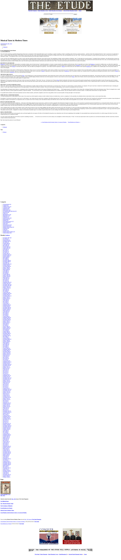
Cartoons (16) (6, 205)
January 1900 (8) (6, 267)
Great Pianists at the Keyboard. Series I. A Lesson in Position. (13, 521)
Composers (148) (6, 207)
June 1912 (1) (6, 385)
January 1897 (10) (6, 248)
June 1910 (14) (6, 358)
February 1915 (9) (6, 406)
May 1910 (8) (6, 357)
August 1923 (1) (6, 449)
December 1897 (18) (7, 254)
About (80, 10)
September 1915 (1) (7, 410)
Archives (7, 235)
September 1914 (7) (7, 402)
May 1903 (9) (6, 301)
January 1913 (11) (6, 391)
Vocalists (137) (6, 230)
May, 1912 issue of (32, 519)
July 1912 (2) (5, 386)
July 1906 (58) (6, 330)
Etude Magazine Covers (43, 10)
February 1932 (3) (6, 470)
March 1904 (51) (6, 310)
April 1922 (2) (6, 442)
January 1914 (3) (6, 398)
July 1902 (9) (5, 291)
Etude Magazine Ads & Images (55, 10)
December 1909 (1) (7, 351)
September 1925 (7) (7, 462)
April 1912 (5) (6, 383)
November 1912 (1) (7, 390)
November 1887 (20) (7, 237)
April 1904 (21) (6, 311)
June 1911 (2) (5, 372)
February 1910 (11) (7, 353)
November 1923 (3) (7, 451)
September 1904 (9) (7, 317)
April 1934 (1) (6, 472)
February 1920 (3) (6, 429)
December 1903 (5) (7, 308)
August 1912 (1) (6, 388)
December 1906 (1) (7, 333)
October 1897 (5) (6, 253)
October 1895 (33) (6, 246)
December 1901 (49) (7, 285)
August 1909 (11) (6, 348)
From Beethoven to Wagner (6, 523)
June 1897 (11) (6, 251)
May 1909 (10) (6, 344)
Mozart (13, 66)
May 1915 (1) (6, 409)
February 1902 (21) (7, 287)
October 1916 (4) (6, 417)
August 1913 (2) (6, 394)
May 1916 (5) (6, 414)
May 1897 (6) (6, 250)
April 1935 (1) (6, 473)
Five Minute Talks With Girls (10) (10, 211)
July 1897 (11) (6, 252)
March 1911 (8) (6, 368)
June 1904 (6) (6, 314)
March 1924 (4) (6, 455)
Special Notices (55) (7, 225)
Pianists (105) (5, 220)
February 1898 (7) (6, 255)
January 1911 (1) (6, 366)
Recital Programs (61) (7, 224)
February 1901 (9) (6, 276)
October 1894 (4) (6, 243)
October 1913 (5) (6, 396)
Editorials (5, 47)
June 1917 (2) (6, 421)
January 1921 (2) (6, 437)
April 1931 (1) (6, 469)
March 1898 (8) (6, 257)
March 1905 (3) (6, 323)
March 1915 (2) (6, 407)
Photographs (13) (6, 219)
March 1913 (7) (6, 393)
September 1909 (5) (7, 349)
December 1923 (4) (7, 453)
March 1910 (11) (6, 355)
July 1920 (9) (5, 432)
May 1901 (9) (6, 279)
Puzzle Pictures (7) (6, 222)
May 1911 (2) (5, 371)
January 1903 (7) (6, 296)
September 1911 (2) (7, 375)
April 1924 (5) (6, 456)
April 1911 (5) (6, 369)
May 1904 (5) (6, 312)
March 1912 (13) (6, 382)
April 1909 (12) (6, 343)
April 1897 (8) (6, 249)
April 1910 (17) (6, 356)
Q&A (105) (5, 223)
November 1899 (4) (7, 266)
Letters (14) (5, 213)
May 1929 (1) (6, 466)
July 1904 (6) (5, 315)
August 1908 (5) (6, 338)
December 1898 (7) (7, 261)
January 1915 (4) (6, 405)
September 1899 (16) (7, 263)
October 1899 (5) (6, 265)
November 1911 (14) (7, 377)
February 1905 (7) (6, 322)
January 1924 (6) (6, 454)
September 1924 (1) (7, 458)
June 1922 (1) (6, 445)
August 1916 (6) (6, 415)
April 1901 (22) (6, 278)
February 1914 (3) (6, 399)
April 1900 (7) (6, 270)
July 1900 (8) (5, 273)
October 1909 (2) (6, 350)
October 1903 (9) (6, 306)
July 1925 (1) (5, 459)
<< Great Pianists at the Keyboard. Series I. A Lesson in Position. (54, 122)
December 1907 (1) (7, 335)
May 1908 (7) (6, 336)
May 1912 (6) (6, 384)
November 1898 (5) (7, 260)
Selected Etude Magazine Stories (70, 10)
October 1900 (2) (6, 274)
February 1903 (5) (6, 298)
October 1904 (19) (6, 318)
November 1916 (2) (7, 418)
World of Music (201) (7, 232)
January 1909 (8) (6, 340)
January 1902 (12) (6, 286)
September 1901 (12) (7, 282)
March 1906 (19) (6, 328)
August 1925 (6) (6, 461)
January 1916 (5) (6, 413)
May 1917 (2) (6, 420)
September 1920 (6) (7, 434)
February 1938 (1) (6, 476)
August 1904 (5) (6, 316)
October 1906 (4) (6, 332)
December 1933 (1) (7, 471)
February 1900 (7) (6, 268)
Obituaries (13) (6, 216)
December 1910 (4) (7, 365)
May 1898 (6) (6, 258)
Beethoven (3, 64)
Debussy (4, 132)
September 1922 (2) (7, 446)
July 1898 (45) (6, 259)
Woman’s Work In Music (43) (9, 231)
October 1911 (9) (6, 376)
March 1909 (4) (6, 342)
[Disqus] (60, 152)
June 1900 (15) (6, 271)
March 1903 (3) (6, 299)
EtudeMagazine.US (63, 554)
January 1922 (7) (6, 441)
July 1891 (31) (6, 238)
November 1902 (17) (7, 295)
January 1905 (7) (6, 320)
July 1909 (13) (6, 347)
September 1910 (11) (7, 361)
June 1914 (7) (6, 401)
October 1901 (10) (6, 283)
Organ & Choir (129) (7, 218)
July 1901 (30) (6, 281)
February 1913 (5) (6, 392)
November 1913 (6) (7, 397)
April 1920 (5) (6, 430)
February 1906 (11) (7, 327)
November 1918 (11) (7, 425)
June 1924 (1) (6, 457)
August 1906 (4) (6, 331)
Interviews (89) (6, 212)
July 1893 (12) (6, 242)
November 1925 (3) (7, 463)
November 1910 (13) (7, 364)
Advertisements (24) (7, 204)
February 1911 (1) (6, 367)
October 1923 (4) (6, 450)
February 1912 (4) (6, 381)
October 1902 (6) (6, 294)
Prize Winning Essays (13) (8, 221)
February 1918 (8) (6, 424)
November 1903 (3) (7, 307)
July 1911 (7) (5, 373)
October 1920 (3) (6, 435)
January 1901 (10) (6, 275)
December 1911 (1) (7, 379)
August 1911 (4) (6, 374)
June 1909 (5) (6, 345)
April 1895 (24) (6, 244)
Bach (23, 75)
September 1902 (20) (7, 293)
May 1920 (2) (6, 431)
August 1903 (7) (6, 303)
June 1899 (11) (6, 262)
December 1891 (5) (7, 241)
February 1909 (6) (6, 341)
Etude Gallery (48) (6, 210)
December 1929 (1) (7, 467)
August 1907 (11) (6, 334)
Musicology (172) (6, 215)
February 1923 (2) (6, 447)
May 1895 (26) (6, 245)
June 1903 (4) (6, 302)
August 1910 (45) (6, 360)
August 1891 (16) (6, 240)
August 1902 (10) (6, 292)
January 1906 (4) (6, 326)
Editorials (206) (6, 208)
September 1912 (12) (7, 389)
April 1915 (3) (6, 408)
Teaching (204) (6, 228)
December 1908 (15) (7, 339)
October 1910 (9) (6, 363)
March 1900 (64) (6, 269)
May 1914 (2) (6, 400)
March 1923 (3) (6, 448)
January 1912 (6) (6, 380)
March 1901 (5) (6, 277)
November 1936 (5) (7, 474)
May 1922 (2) (6, 443)
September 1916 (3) (7, 416)
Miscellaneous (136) (7, 214)
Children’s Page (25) (7, 206)
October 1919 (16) (6, 427)
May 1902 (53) (6, 290)
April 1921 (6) (6, 439)
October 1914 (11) (6, 404)
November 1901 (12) (7, 284)
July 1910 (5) (5, 359)
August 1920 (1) (6, 433)
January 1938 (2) (6, 475)
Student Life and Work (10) (8, 227)
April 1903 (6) (6, 300)
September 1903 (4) (7, 304)
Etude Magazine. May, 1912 (6, 43)
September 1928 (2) (7, 464)
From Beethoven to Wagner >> (74, 122)
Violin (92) (5, 229)
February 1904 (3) (6, 309)
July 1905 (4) (5, 325)
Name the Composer (32, 10)
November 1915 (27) (7, 412)
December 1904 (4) (7, 319)
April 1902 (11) (6, 289)
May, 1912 (14, 499)
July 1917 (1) (5, 422)
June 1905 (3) (6, 324)
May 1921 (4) (6, 440)
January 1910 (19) (6, 352)
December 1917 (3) (7, 423)
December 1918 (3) (7, 426)
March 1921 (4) (6, 438)
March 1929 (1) (6, 465)
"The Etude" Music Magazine (40, 554)
